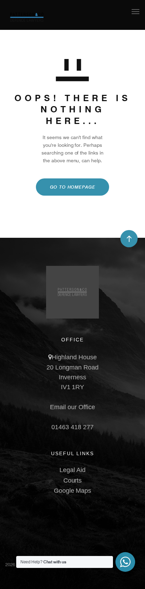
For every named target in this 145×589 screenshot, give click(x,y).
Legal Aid (72, 469)
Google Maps (73, 490)
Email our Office (72, 407)
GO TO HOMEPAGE (72, 187)
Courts (72, 480)
